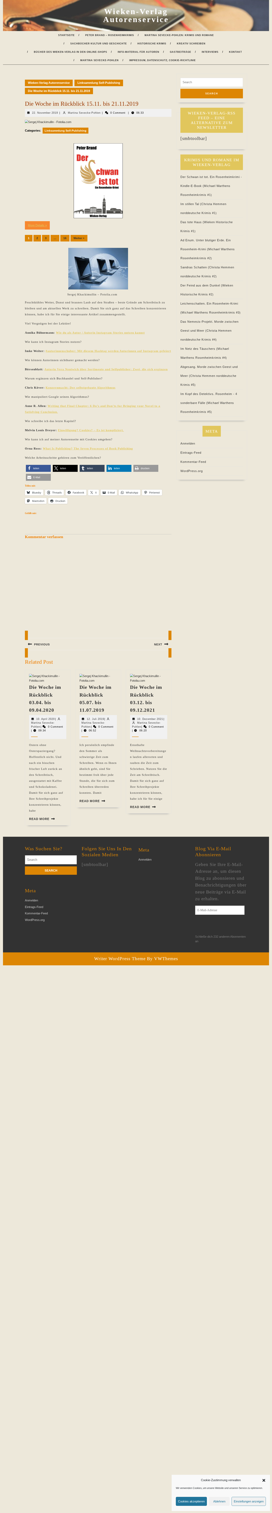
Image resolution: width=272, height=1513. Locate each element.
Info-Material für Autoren (138, 52)
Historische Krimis (151, 43)
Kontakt (235, 52)
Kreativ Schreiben (191, 43)
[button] (264, 1480)
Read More (39, 819)
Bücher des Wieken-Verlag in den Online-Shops (70, 52)
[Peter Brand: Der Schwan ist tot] (98, 180)
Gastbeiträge (180, 52)
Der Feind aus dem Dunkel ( (201, 285)
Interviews (210, 52)
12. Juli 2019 (95, 718)
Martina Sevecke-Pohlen (99, 60)
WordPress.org (191, 471)
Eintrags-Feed (190, 452)
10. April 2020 (45, 718)
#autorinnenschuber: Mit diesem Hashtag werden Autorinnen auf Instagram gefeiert (108, 351)
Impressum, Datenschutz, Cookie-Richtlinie (162, 60)
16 (65, 238)
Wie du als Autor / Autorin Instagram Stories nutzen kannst (100, 332)
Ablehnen (219, 1501)
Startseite (66, 35)
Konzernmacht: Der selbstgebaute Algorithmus (80, 387)
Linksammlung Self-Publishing (98, 82)
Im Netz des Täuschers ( (198, 348)
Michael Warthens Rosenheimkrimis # (211, 312)
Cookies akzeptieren (191, 1501)
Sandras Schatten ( (194, 267)
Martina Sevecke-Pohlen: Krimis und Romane (179, 35)
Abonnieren (210, 927)
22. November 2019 (45, 112)
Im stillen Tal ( (190, 204)
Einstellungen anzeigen (249, 1501)
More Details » (37, 225)
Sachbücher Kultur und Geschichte (98, 43)
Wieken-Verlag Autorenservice (136, 15)
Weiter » (78, 238)
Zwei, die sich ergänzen (106, 369)
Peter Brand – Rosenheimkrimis (109, 35)
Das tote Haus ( (192, 222)
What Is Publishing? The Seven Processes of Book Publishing (88, 448)
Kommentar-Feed (193, 461)
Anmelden (187, 443)
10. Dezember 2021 (150, 718)
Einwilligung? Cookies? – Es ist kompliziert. (91, 430)
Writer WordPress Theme (120, 958)
